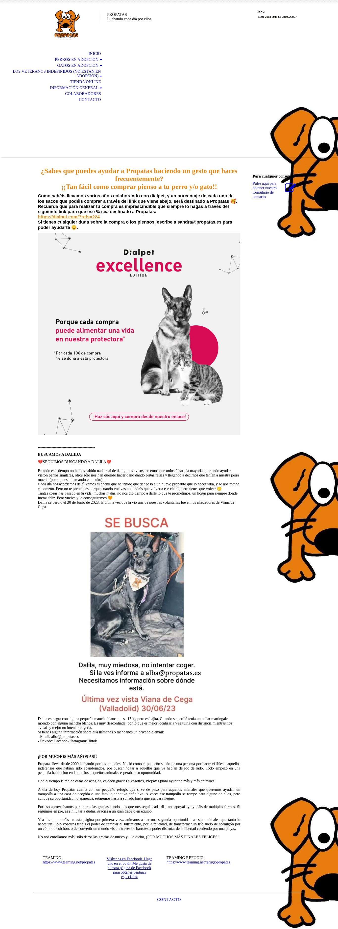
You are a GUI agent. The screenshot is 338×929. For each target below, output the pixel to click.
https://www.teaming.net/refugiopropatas (198, 862)
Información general (74, 88)
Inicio (95, 53)
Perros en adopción (76, 59)
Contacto (90, 99)
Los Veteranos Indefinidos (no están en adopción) (57, 73)
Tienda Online (85, 82)
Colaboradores (83, 93)
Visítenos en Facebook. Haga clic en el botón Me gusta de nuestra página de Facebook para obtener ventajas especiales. (129, 868)
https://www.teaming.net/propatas (69, 862)
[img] (66, 24)
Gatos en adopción (77, 65)
